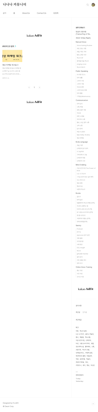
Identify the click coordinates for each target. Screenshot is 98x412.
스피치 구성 (80, 81)
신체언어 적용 (81, 158)
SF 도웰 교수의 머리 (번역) (85, 212)
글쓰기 (79, 197)
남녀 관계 (79, 129)
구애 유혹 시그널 (82, 155)
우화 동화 (79, 238)
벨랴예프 (87, 346)
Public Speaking (82, 71)
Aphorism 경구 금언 (83, 235)
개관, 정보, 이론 (81, 48)
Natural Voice (81, 42)
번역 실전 (79, 200)
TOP (93, 404)
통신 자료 (79, 270)
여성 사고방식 (81, 132)
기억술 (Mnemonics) (83, 96)
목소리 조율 (85, 350)
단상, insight (81, 248)
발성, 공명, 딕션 (81, 55)
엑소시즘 (87, 337)
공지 (4, 13)
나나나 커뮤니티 (14, 4)
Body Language (82, 142)
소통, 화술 (80, 107)
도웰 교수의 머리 (85, 343)
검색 (88, 5)
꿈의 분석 (79, 257)
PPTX (79, 232)
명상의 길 (79, 186)
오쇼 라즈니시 (81, 180)
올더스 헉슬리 (89, 334)
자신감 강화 (80, 87)
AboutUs (26, 13)
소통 (93, 346)
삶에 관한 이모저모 (82, 254)
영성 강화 (79, 183)
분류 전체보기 (80, 28)
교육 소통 (79, 125)
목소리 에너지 (81, 67)
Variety (78, 225)
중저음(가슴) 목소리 (83, 61)
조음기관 (78, 350)
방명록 (55, 13)
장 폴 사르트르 (81, 215)
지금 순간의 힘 (80, 340)
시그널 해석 (80, 151)
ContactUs (41, 13)
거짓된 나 (78, 365)
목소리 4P (80, 58)
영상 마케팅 (80, 138)
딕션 (77, 343)
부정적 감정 (88, 353)
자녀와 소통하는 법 (82, 206)
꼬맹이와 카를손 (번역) (83, 218)
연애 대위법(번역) (82, 221)
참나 (77, 337)
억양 (77, 359)
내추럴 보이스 (80, 353)
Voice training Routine (84, 45)
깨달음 (82, 337)
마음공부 (89, 356)
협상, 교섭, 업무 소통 (83, 122)
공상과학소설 (80, 346)
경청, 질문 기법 (81, 110)
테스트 (79, 251)
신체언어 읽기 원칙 (82, 148)
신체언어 (88, 340)
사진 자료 (79, 274)
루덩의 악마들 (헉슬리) (83, 38)
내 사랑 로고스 (81, 74)
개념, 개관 (80, 145)
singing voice (81, 64)
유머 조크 (79, 263)
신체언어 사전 (81, 161)
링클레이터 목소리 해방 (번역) (86, 203)
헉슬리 (88, 359)
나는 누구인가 (80, 334)
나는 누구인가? (81, 174)
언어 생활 (79, 78)
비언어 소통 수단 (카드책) (84, 209)
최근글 (78, 312)
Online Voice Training (84, 267)
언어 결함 (79, 93)
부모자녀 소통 (81, 119)
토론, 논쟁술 (80, 116)
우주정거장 (80, 241)
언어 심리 (79, 104)
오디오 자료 (80, 277)
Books (78, 193)
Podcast (80, 229)
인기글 (85, 312)
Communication (82, 100)
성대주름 (82, 359)
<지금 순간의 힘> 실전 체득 (85, 177)
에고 (86, 362)
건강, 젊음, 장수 (81, 260)
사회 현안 (79, 244)
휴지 (84, 365)
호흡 (92, 343)
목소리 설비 (83, 331)
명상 (88, 365)
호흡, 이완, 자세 (81, 52)
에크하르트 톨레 (80, 356)
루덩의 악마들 (80, 362)
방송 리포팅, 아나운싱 (83, 135)
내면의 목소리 (81, 189)
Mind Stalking (81, 165)
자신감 (79, 113)
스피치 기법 (80, 84)
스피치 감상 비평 (82, 90)
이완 (77, 331)
